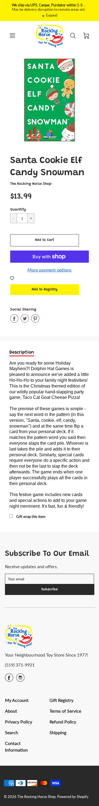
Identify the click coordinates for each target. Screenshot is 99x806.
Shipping (58, 732)
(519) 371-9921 (20, 664)
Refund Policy (63, 721)
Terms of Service (65, 710)
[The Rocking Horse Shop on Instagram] (20, 679)
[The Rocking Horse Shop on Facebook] (9, 679)
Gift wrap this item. (31, 516)
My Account (17, 700)
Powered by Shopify (73, 796)
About (11, 710)
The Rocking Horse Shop (30, 184)
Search (11, 732)
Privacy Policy (18, 721)
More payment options (50, 269)
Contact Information (16, 746)
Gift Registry (61, 700)
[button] (44, 240)
